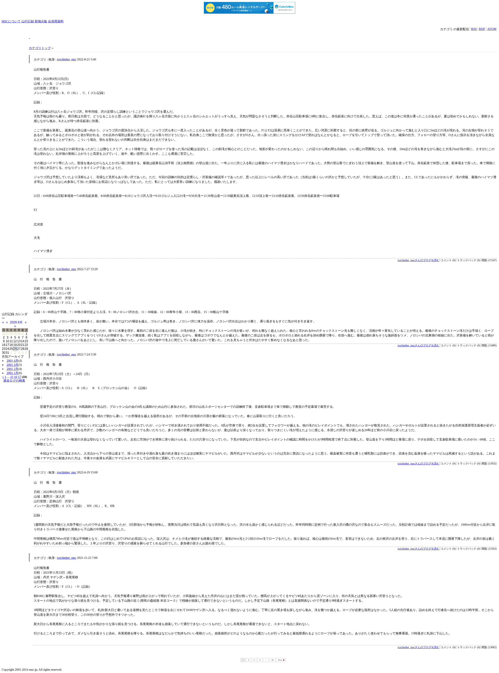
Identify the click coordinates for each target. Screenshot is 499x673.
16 (15, 377)
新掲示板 (41, 21)
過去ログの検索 (14, 380)
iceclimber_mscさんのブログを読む (418, 260)
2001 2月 (12, 369)
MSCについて (11, 21)
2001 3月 (12, 364)
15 (11, 377)
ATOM (491, 29)
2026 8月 (16, 322)
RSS (474, 29)
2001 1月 (12, 373)
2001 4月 (12, 360)
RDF (482, 29)
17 (19, 377)
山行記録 (27, 21)
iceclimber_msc (66, 59)
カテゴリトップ (40, 48)
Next (280, 660)
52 (272, 660)
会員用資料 (56, 21)
